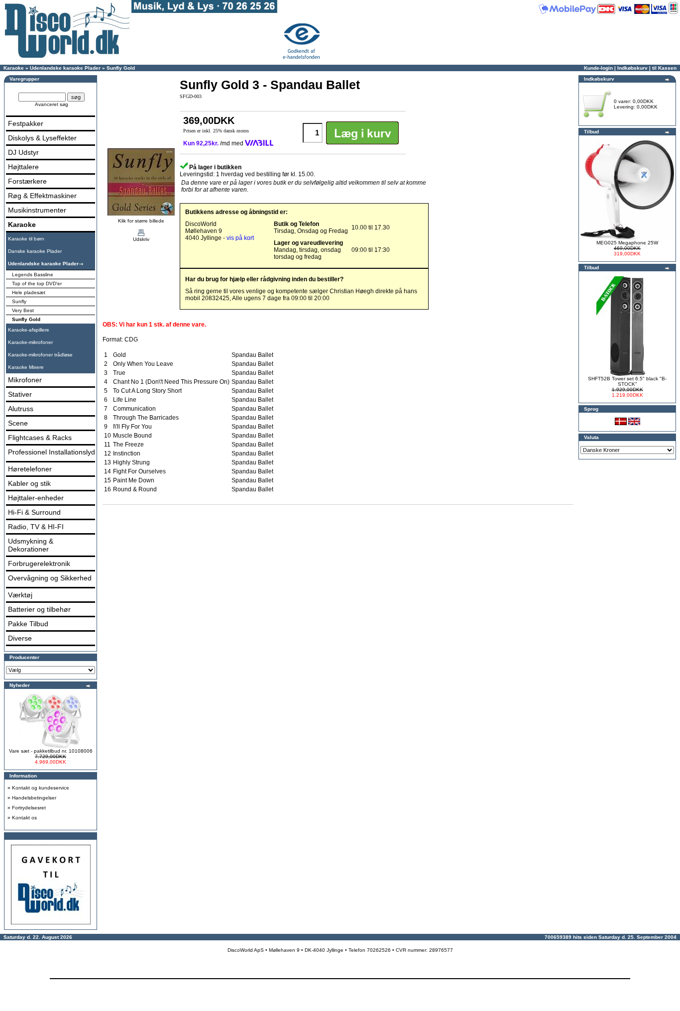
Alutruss (20, 409)
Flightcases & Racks (40, 438)
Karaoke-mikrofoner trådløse (40, 354)
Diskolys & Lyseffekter (42, 138)
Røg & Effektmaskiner (42, 196)
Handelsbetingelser (34, 797)
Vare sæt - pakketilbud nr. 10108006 (51, 751)
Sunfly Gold (121, 68)
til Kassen (664, 68)
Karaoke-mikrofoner (30, 342)
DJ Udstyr (23, 152)
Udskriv (141, 239)
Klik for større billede (141, 221)
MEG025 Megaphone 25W (627, 242)
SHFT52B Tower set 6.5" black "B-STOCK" (627, 381)
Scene (18, 423)
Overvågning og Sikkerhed (50, 578)
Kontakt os (24, 817)
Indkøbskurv (632, 68)
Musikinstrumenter (37, 210)
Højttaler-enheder (36, 498)
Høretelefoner (30, 469)
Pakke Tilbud (28, 624)
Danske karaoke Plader (35, 251)
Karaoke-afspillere (28, 330)
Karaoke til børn (26, 238)
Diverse (20, 638)
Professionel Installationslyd (51, 452)
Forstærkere (27, 181)
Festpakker (25, 123)
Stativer (20, 394)
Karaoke (13, 68)
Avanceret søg (51, 104)
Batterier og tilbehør (39, 609)
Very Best (23, 310)
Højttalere (23, 167)
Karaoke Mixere (26, 367)
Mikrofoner (25, 380)
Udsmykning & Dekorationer (30, 545)
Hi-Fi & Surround (34, 512)
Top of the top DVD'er (37, 283)
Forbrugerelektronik (39, 563)
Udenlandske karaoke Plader (65, 68)
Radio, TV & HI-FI (36, 527)
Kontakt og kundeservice (40, 787)
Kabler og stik (29, 483)
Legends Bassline (32, 274)
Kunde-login (598, 68)
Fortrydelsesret (29, 807)
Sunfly (19, 301)
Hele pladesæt (28, 292)
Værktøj (20, 595)
